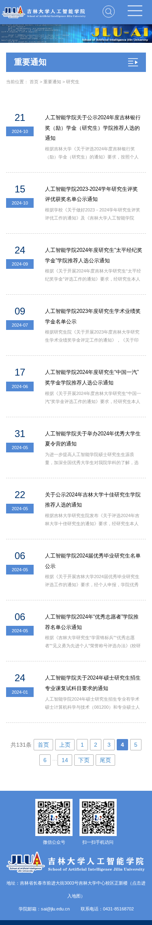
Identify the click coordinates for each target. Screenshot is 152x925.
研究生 (72, 81)
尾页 (105, 760)
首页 (34, 81)
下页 (84, 760)
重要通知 (52, 81)
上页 (65, 744)
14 (65, 760)
